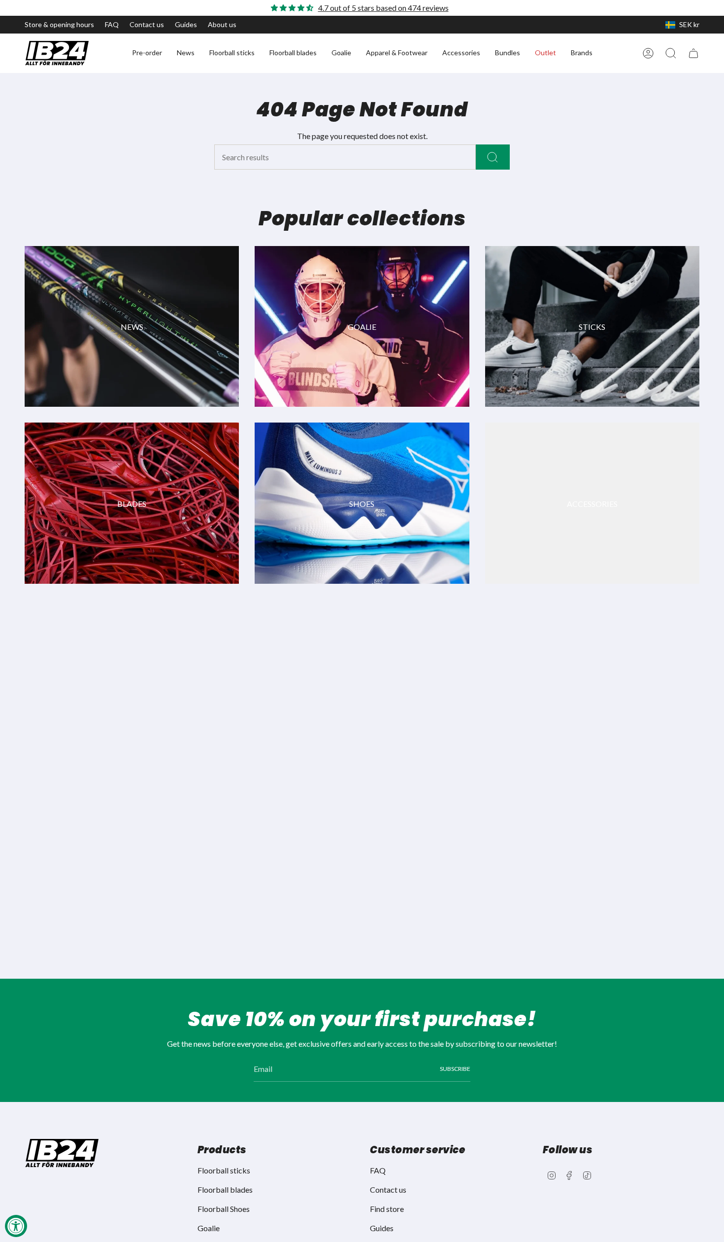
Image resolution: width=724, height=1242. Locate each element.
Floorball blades (225, 1189)
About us (222, 24)
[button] (147, 53)
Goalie (208, 1228)
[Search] (493, 157)
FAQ (112, 24)
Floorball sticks (223, 1170)
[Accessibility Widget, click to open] (16, 1226)
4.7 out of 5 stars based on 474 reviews (383, 7)
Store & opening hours (59, 24)
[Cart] (693, 53)
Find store (387, 1208)
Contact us (147, 24)
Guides (186, 24)
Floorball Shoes (223, 1208)
